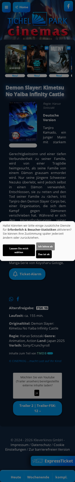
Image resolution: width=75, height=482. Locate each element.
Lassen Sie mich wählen (18, 250)
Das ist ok (44, 254)
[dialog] (37, 241)
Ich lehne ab (45, 246)
